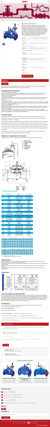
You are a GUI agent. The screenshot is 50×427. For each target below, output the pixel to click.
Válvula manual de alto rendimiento (9, 315)
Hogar (3, 20)
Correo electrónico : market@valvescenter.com (13, 395)
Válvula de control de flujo (12, 332)
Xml (16, 423)
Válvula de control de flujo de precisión (10, 317)
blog (13, 423)
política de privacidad (22, 423)
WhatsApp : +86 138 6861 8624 (10, 400)
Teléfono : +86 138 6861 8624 (9, 392)
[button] (47, 372)
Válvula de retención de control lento (25, 379)
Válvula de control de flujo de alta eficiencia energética (32, 317)
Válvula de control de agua (12, 20)
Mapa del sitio (45, 421)
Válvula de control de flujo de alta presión (27, 315)
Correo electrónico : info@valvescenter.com (12, 397)
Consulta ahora (28, 76)
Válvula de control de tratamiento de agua (11, 320)
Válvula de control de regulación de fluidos (22, 313)
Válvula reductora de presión (40, 378)
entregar (5, 417)
